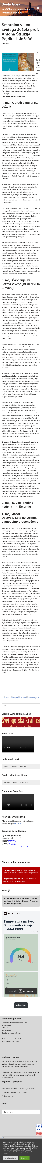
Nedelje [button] (6, 766)
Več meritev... (21, 1005)
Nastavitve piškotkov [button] (10, 1158)
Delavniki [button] (23, 766)
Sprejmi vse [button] (24, 1158)
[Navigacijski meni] (37, 8)
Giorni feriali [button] (24, 782)
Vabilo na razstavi (8, 1096)
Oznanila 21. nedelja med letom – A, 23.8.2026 (18, 1089)
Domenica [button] (7, 782)
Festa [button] (15, 782)
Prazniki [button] (14, 766)
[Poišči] (38, 705)
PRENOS (17, 824)
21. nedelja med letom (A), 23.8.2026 (14, 1092)
